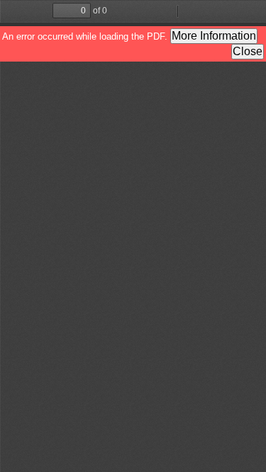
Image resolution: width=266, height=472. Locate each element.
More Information (214, 36)
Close (247, 51)
